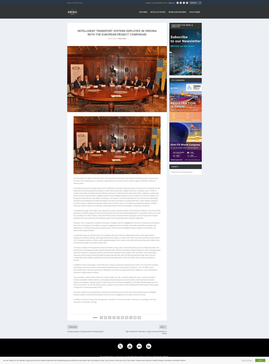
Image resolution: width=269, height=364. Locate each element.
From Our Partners (177, 12)
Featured (143, 12)
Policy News (194, 12)
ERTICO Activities (157, 12)
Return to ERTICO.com (75, 3)
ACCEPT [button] (260, 360)
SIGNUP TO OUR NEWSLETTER (156, 3)
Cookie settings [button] (246, 360)
